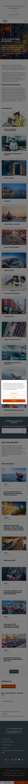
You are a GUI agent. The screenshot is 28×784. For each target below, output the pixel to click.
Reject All (14, 397)
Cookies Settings (14, 393)
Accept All (14, 400)
